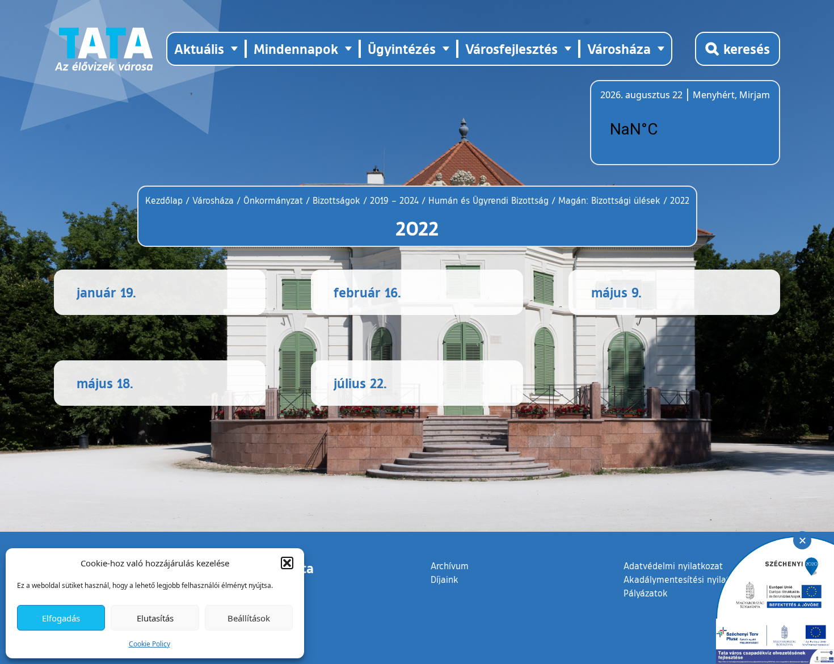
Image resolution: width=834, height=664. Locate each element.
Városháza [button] (619, 48)
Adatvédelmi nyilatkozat (673, 565)
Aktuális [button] (199, 48)
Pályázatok (646, 593)
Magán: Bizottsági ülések (609, 200)
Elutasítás (155, 618)
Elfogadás (61, 618)
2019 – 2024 (394, 200)
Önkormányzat (273, 200)
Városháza (213, 200)
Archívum (450, 565)
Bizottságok (336, 200)
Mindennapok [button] (296, 48)
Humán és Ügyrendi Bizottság (488, 200)
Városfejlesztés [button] (511, 48)
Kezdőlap (165, 200)
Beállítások (249, 618)
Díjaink (444, 579)
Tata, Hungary (663, 129)
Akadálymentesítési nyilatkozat (688, 579)
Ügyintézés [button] (402, 48)
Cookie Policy (149, 644)
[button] (287, 563)
